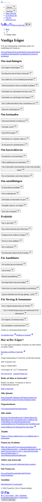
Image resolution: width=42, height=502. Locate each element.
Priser (9, 473)
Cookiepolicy (18, 484)
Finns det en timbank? (9, 211)
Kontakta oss (5, 352)
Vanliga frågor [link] (11, 35)
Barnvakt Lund (25, 420)
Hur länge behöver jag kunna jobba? (14, 282)
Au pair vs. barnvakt (22, 451)
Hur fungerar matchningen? (11, 67)
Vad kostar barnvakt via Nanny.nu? (13, 121)
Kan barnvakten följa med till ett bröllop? (15, 253)
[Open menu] (28, 24)
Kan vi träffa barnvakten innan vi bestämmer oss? (19, 103)
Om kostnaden (19, 52)
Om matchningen (7, 52)
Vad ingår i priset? (8, 127)
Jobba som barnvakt (8, 464)
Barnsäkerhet (29, 449)
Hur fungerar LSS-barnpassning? (13, 319)
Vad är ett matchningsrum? (11, 109)
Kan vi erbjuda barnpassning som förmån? (16, 306)
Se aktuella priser (7, 335)
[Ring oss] (2, 25)
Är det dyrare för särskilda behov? (13, 145)
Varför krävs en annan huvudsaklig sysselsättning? (19, 288)
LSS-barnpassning (7, 409)
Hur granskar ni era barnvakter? (12, 156)
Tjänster (9, 7)
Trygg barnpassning (21, 447)
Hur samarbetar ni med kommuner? (14, 325)
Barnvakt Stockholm (8, 418)
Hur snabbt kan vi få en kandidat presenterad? (17, 79)
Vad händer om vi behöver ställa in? (14, 139)
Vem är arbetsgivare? (9, 193)
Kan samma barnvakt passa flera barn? (15, 229)
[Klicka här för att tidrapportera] (10, 25)
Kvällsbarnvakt (16, 398)
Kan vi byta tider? (8, 223)
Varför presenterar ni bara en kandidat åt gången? (18, 85)
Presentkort (15, 473)
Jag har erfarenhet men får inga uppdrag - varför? (18, 294)
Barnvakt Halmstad (15, 427)
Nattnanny (26, 398)
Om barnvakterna (30, 52)
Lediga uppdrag (30, 464)
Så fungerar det (11, 16)
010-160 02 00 (6, 374)
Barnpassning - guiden (16, 449)
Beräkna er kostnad (23, 335)
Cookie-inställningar (8, 500)
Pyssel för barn (9, 451)
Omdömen (9, 475)
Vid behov (20, 400)
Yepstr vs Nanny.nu (8, 436)
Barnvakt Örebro (15, 424)
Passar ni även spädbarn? (10, 241)
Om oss (8, 18)
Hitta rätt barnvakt (7, 447)
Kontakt (22, 473)
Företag (17, 409)
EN (8, 25)
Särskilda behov (30, 400)
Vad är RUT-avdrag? (8, 133)
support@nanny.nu (20, 374)
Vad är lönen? (6, 270)
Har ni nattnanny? (8, 247)
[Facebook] (5, 493)
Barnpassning (6, 398)
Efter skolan (12, 400)
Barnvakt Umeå (27, 424)
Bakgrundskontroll (13, 455)
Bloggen (23, 455)
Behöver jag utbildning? (10, 276)
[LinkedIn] (8, 493)
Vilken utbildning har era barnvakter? (14, 162)
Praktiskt (14, 54)
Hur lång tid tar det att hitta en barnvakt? (15, 73)
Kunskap (9, 11)
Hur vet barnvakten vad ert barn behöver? (16, 176)
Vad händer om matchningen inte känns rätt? (17, 91)
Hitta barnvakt (11, 13)
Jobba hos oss (11, 20)
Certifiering (20, 464)
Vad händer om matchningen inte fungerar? (16, 97)
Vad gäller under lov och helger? (12, 205)
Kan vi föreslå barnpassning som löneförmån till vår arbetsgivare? (21, 312)
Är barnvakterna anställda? (11, 187)
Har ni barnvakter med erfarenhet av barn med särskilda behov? (21, 168)
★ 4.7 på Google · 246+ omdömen (14, 495)
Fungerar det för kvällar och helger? (14, 235)
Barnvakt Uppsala (12, 420)
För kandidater (22, 54)
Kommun (23, 409)
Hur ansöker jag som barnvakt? (12, 264)
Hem (7, 29)
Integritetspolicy (7, 484)
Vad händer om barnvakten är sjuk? (14, 199)
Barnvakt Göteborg (23, 418)
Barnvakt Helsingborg (15, 422)
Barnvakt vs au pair (22, 436)
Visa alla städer (27, 427)
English (4, 498)
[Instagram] (2, 493)
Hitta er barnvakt (18, 25)
